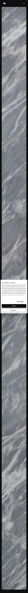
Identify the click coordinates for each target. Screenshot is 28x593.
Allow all (14, 306)
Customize (13, 310)
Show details (20, 301)
